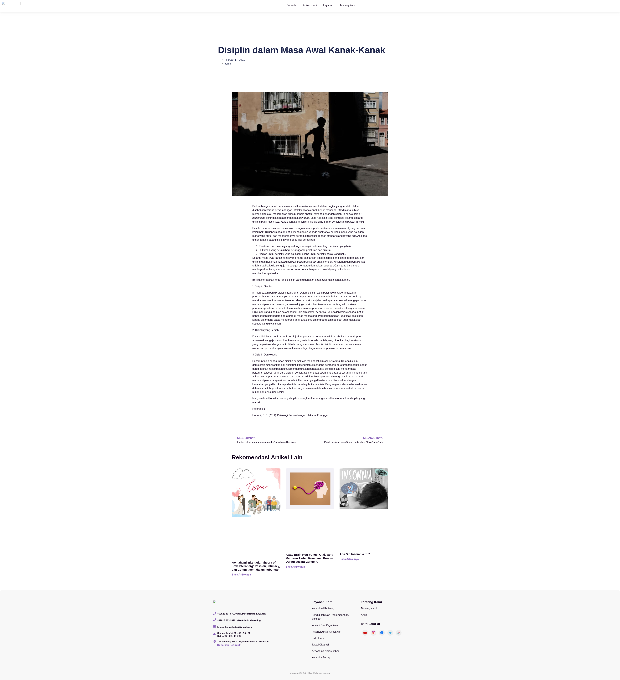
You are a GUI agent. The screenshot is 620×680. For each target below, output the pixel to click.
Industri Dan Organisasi (325, 625)
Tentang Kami (348, 5)
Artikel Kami (310, 5)
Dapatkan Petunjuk (229, 645)
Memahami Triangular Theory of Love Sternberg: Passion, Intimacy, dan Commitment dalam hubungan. (256, 566)
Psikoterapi (318, 638)
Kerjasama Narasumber (325, 651)
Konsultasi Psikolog (323, 608)
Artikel (364, 615)
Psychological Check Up (326, 631)
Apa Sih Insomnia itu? (355, 554)
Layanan (328, 5)
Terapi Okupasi (320, 644)
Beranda (291, 5)
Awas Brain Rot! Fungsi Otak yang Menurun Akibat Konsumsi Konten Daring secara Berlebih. (309, 558)
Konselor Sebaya (321, 657)
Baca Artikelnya (241, 574)
